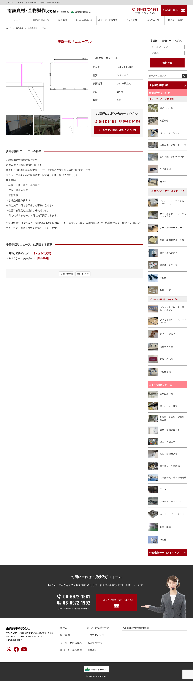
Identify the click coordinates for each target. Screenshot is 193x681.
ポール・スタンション (171, 133)
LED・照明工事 (167, 442)
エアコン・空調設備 (170, 466)
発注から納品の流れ (85, 20)
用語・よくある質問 (71, 650)
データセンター (167, 489)
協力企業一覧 (94, 642)
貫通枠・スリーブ (169, 265)
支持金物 (164, 120)
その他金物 (165, 169)
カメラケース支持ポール (28, 258)
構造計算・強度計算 (107, 20)
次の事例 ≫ (83, 273)
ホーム (17, 20)
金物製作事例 (157, 85)
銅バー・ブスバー (169, 334)
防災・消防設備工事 (170, 430)
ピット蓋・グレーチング (172, 156)
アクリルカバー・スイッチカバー (173, 321)
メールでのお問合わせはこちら (115, 130)
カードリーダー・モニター (173, 514)
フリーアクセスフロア (171, 501)
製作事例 (62, 20)
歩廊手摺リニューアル (37, 28)
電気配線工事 (166, 394)
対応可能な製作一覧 (39, 20)
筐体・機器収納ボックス (172, 240)
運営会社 (92, 650)
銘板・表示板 (166, 359)
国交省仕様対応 (175, 20)
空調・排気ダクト (169, 252)
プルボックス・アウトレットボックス (173, 202)
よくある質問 (130, 20)
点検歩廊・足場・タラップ (173, 145)
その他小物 (165, 371)
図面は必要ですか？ (29, 253)
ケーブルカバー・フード (172, 227)
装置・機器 (165, 527)
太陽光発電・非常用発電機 (173, 477)
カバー (163, 182)
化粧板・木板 (166, 346)
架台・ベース (166, 108)
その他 (163, 278)
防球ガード (165, 290)
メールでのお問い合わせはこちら (116, 600)
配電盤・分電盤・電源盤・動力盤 (173, 418)
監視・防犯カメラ (169, 454)
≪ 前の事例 (66, 273)
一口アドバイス (95, 635)
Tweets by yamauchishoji (135, 628)
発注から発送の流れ (71, 642)
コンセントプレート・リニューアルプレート (173, 308)
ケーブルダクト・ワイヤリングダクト (173, 215)
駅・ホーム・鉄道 (169, 406)
